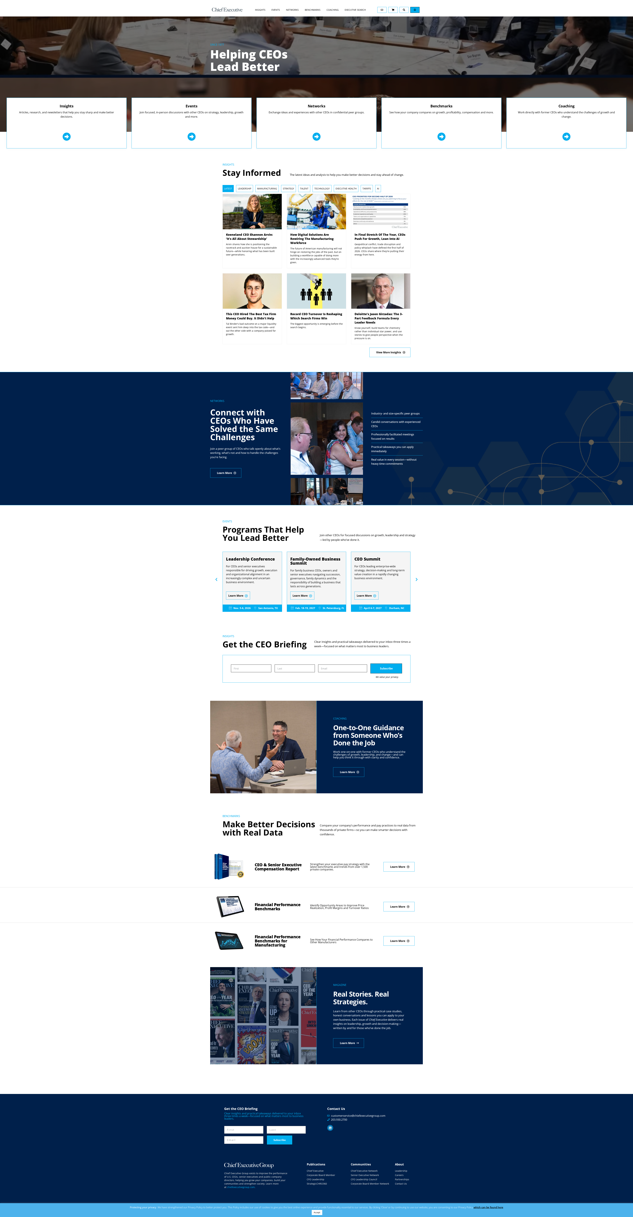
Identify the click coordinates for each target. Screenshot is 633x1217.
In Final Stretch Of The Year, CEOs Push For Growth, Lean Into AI (380, 237)
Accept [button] (317, 1212)
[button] (216, 579)
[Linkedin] (330, 1128)
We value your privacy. (387, 677)
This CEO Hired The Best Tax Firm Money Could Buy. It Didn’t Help (251, 316)
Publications (316, 1164)
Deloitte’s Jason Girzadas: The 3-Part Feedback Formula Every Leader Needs (379, 318)
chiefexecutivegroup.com (241, 1187)
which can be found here (488, 1207)
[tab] (228, 188)
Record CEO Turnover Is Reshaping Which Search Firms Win (316, 316)
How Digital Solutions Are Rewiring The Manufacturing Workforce (312, 239)
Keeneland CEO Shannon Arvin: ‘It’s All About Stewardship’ (249, 237)
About (399, 1164)
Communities (361, 1164)
